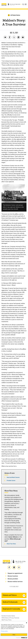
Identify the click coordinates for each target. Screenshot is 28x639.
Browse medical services (15, 581)
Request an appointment (15, 573)
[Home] (8, 4)
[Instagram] (19, 567)
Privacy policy (4, 631)
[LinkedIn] (14, 567)
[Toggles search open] (23, 4)
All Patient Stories (15, 15)
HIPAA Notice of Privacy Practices (10, 618)
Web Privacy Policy (6, 620)
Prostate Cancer (11, 480)
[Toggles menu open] (26, 4)
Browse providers (13, 579)
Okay (14, 634)
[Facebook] (9, 567)
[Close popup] (26, 622)
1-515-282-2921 (14, 586)
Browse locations (13, 576)
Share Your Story (11, 543)
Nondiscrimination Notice (8, 616)
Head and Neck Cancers (13, 477)
